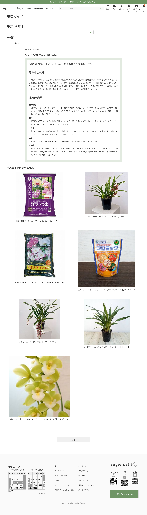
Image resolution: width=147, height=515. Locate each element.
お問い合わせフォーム (124, 494)
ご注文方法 (82, 466)
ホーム (57, 466)
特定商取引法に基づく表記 (64, 490)
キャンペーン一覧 (61, 476)
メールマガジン (84, 490)
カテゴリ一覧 (59, 471)
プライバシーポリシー (63, 485)
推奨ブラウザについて (86, 485)
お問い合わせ (83, 480)
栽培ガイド (59, 480)
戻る (73, 440)
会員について (83, 471)
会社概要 (81, 476)
